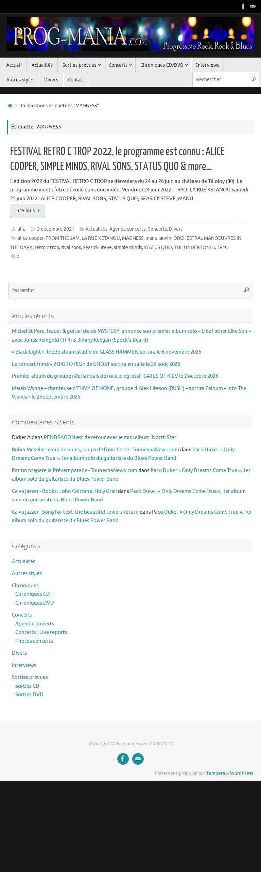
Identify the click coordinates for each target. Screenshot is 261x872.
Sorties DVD (29, 694)
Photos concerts (34, 641)
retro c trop (47, 247)
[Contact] (253, 6)
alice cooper (31, 238)
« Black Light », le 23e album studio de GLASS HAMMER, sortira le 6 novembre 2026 (106, 352)
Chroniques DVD (34, 603)
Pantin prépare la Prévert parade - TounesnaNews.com (74, 470)
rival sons (71, 247)
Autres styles (27, 573)
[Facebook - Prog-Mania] (243, 6)
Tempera (215, 773)
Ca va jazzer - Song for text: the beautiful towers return (75, 512)
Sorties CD (27, 686)
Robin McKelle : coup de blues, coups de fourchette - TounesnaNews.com (95, 450)
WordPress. (242, 773)
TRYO (223, 247)
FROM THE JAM (63, 238)
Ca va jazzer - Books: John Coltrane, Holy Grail (64, 491)
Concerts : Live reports (41, 632)
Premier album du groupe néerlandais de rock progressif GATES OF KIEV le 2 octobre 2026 (115, 376)
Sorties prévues (30, 677)
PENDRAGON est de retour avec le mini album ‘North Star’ (111, 437)
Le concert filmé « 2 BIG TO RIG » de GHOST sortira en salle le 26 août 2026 (96, 364)
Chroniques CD (32, 594)
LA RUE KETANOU (101, 238)
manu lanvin (158, 238)
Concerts (157, 229)
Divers (175, 229)
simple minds (128, 247)
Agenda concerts (127, 229)
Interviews (24, 665)
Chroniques (25, 585)
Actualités (96, 229)
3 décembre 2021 (55, 229)
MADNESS (132, 238)
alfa (21, 229)
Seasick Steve (97, 247)
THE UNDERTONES (194, 247)
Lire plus (25, 211)
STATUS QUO (158, 247)
